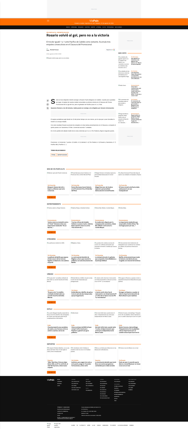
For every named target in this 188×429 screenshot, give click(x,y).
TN (77, 425)
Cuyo (104, 27)
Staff (58, 415)
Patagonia (110, 27)
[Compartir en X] (47, 108)
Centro (87, 27)
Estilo (116, 398)
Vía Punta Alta (51, 32)
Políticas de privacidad (63, 409)
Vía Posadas (103, 381)
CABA (58, 385)
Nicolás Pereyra (54, 50)
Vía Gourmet (132, 385)
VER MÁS (50, 197)
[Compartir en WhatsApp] (47, 104)
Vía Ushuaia (117, 381)
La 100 (93, 425)
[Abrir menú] (60, 21)
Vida (115, 400)
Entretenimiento (118, 394)
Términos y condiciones (63, 407)
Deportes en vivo (63, 32)
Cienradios (105, 425)
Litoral (98, 27)
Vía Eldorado (103, 383)
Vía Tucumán (89, 383)
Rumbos (131, 389)
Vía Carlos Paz (75, 381)
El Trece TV (83, 425)
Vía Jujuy (88, 381)
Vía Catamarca (89, 385)
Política (116, 388)
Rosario (80, 27)
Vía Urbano (131, 381)
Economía (116, 390)
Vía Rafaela (103, 391)
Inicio (68, 27)
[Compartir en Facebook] (47, 100)
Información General (120, 392)
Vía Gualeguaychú (105, 398)
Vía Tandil (74, 385)
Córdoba (74, 27)
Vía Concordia (104, 395)
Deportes (116, 396)
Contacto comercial (62, 411)
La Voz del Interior (123, 425)
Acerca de (60, 413)
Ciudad (99, 425)
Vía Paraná (103, 393)
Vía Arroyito (75, 383)
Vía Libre (131, 387)
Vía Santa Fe (103, 389)
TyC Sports (113, 425)
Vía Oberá (102, 387)
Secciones (118, 27)
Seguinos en (109, 49)
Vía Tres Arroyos (76, 387)
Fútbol (53, 155)
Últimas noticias (118, 386)
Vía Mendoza (89, 390)
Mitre (88, 425)
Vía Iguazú (102, 385)
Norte (93, 27)
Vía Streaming (132, 383)
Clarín (73, 425)
